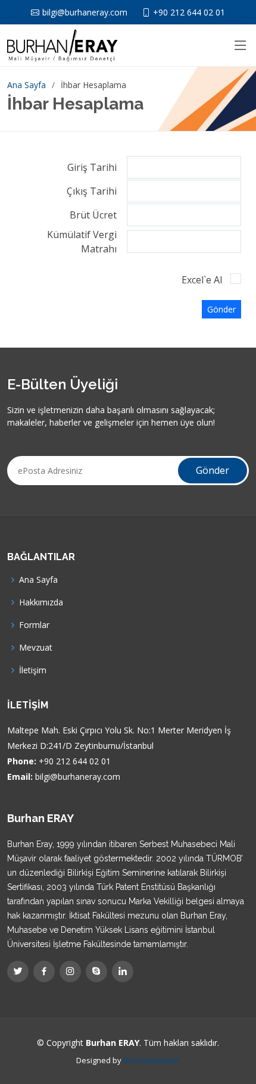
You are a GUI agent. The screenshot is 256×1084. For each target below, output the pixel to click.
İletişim (32, 670)
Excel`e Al (202, 279)
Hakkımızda (41, 602)
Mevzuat (35, 647)
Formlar (34, 625)
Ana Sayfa (26, 84)
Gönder (221, 309)
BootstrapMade (151, 1060)
